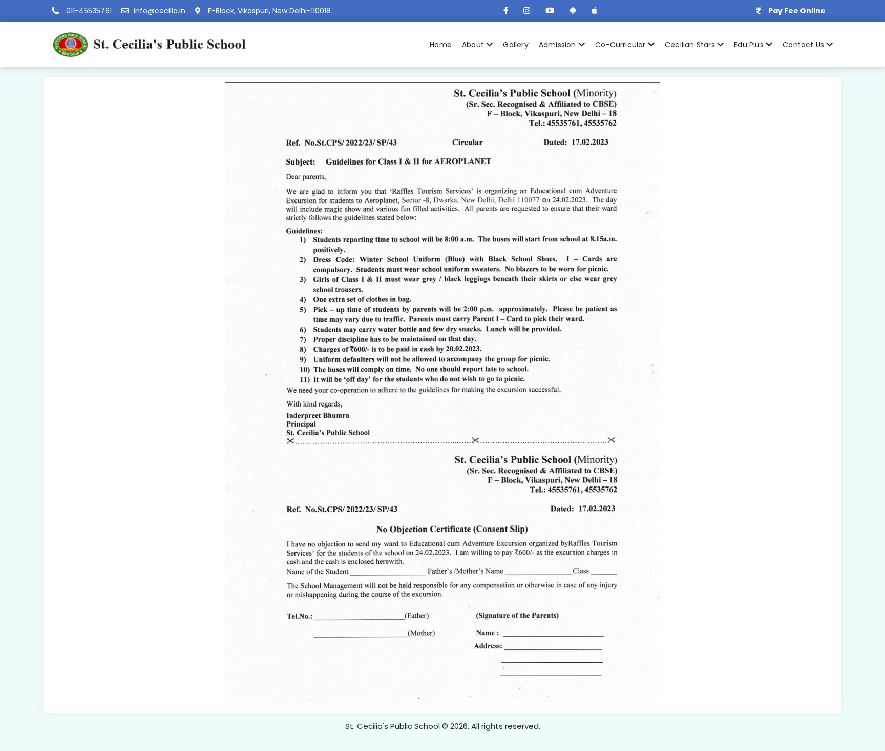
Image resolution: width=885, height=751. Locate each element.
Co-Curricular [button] (621, 44)
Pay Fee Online (797, 11)
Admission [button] (558, 44)
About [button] (474, 44)
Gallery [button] (515, 44)
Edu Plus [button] (750, 44)
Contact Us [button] (804, 44)
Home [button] (441, 44)
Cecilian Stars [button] (691, 44)
